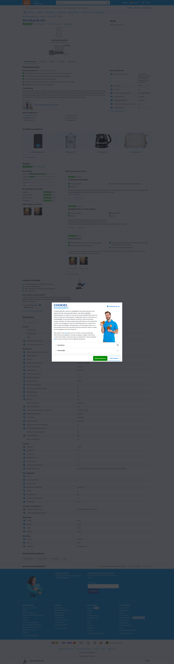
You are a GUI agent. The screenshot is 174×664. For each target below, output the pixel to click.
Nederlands (113, 306)
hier (66, 333)
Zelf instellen (114, 358)
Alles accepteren (100, 358)
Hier (55, 339)
